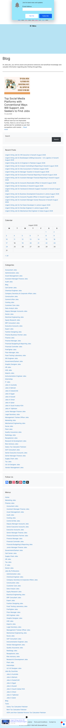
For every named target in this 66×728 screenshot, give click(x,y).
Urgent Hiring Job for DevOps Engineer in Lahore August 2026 (26, 208)
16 (54, 239)
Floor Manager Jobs (12, 352)
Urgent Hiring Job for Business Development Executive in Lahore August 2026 (32, 194)
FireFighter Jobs (10, 349)
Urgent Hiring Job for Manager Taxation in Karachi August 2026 (27, 172)
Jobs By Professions (12, 571)
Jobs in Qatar (9, 403)
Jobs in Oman (10, 400)
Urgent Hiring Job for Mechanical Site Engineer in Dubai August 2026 (29, 211)
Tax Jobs (8, 461)
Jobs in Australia (11, 385)
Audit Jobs (9, 282)
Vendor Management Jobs (14, 467)
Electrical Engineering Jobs (14, 317)
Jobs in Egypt (9, 394)
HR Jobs (8, 367)
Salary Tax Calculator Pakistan (15, 447)
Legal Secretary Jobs (12, 414)
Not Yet (31, 16)
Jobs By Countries (11, 671)
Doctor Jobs (9, 314)
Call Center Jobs (11, 287)
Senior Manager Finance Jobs (15, 456)
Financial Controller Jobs (13, 346)
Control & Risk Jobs (12, 299)
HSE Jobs (8, 370)
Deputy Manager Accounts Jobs (16, 311)
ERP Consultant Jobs (12, 323)
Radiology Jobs (10, 435)
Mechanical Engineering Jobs (15, 423)
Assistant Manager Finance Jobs (16, 279)
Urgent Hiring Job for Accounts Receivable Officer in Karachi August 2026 (30, 183)
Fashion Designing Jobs (13, 332)
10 (7, 239)
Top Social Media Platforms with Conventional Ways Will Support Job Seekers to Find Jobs (17, 105)
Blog (6, 285)
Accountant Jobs (11, 270)
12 (22, 239)
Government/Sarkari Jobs (14, 361)
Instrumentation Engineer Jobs (15, 376)
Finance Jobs (9, 338)
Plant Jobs (8, 429)
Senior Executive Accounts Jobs (16, 453)
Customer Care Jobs (12, 305)
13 (30, 239)
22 (46, 243)
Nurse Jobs (9, 426)
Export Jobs (9, 329)
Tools (7, 704)
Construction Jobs (11, 296)
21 (38, 243)
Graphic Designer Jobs (13, 364)
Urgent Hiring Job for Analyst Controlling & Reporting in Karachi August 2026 (31, 166)
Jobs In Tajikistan (11, 408)
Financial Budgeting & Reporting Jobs (18, 344)
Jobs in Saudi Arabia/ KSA (14, 405)
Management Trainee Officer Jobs (17, 417)
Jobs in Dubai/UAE (11, 391)
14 (38, 239)
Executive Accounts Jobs (13, 326)
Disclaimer (29, 722)
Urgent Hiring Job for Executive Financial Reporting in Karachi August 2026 (31, 175)
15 (46, 239)
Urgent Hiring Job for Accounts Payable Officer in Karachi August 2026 (29, 197)
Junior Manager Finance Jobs (15, 411)
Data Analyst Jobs (11, 308)
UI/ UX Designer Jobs (12, 464)
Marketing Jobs (10, 420)
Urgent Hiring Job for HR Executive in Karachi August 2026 (25, 155)
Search (7, 136)
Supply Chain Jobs (11, 459)
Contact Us (52, 722)
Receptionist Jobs (11, 438)
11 (14, 239)
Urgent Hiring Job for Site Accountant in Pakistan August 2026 (26, 169)
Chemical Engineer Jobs (13, 290)
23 (54, 243)
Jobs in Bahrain (10, 388)
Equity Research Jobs (12, 320)
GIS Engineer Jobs (11, 358)
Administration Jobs (12, 273)
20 (31, 243)
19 (22, 243)
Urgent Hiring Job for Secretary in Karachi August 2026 (24, 186)
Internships (9, 379)
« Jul (6, 255)
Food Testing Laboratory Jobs (15, 355)
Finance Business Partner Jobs (16, 335)
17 (6, 243)
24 (7, 247)
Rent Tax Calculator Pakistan (16, 709)
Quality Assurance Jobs (13, 432)
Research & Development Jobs (15, 441)
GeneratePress (42, 725)
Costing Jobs (9, 302)
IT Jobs (7, 382)
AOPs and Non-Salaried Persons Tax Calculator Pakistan (26, 712)
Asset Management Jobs (13, 276)
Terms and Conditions (40, 722)
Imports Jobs (9, 373)
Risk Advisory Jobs (11, 444)
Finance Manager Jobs (13, 341)
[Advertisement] (33, 41)
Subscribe (45, 16)
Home (7, 497)
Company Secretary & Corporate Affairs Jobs (20, 293)
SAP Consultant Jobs (12, 450)
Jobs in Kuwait (10, 397)
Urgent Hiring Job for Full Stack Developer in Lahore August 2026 (27, 205)
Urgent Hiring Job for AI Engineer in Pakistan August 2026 (25, 163)
